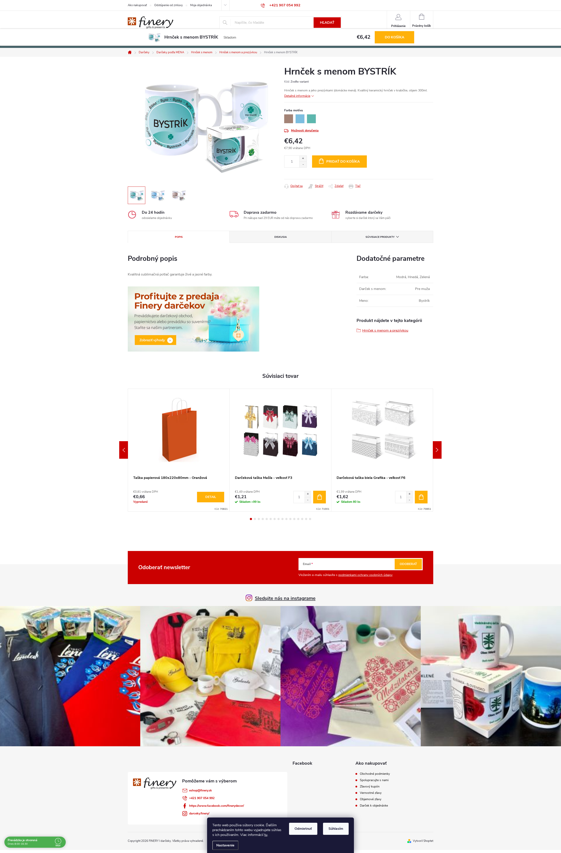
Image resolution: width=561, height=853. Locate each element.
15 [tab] (306, 519)
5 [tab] (267, 519)
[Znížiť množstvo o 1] (303, 164)
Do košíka (394, 37)
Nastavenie (225, 845)
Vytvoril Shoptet (423, 841)
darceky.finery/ (199, 813)
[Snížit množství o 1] (308, 500)
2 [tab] (255, 519)
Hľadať (327, 22)
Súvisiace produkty (380, 237)
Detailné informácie (297, 96)
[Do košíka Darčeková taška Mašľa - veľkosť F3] (319, 497)
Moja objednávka (201, 5)
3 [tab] (259, 519)
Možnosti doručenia (305, 130)
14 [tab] (302, 519)
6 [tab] (271, 519)
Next (437, 450)
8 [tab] (278, 519)
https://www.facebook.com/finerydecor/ (216, 806)
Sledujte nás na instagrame (285, 598)
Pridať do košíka (343, 161)
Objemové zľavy (370, 799)
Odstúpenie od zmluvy (168, 5)
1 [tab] (251, 519)
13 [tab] (298, 519)
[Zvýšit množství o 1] (308, 494)
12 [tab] (294, 519)
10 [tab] (286, 519)
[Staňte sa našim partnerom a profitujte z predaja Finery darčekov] (193, 318)
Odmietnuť (303, 828)
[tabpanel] (179, 450)
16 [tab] (310, 519)
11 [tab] (290, 519)
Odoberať (408, 564)
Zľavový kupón (370, 786)
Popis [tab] (179, 237)
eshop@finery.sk (200, 790)
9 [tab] (282, 519)
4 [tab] (263, 519)
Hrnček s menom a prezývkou (385, 330)
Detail (210, 497)
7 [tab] (274, 519)
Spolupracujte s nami (374, 780)
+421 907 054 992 (202, 798)
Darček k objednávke (374, 805)
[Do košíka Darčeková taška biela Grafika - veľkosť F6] (421, 497)
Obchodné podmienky (375, 774)
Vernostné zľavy (371, 793)
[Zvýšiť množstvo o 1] (303, 159)
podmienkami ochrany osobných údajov (365, 575)
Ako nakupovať (137, 5)
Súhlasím (335, 828)
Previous (123, 450)
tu (265, 834)
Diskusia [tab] (280, 237)
